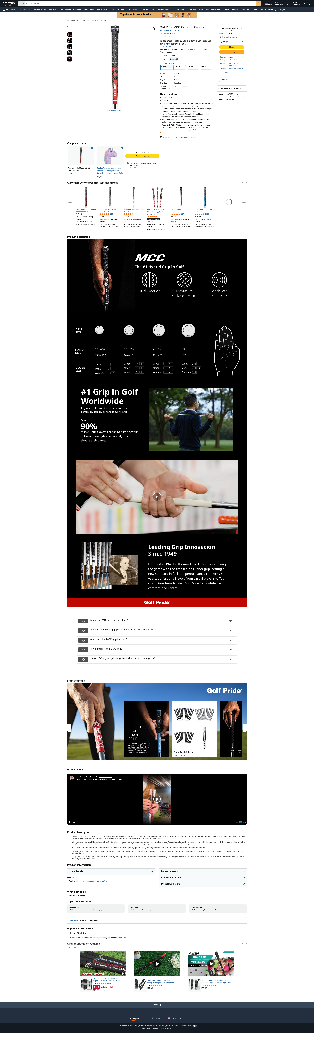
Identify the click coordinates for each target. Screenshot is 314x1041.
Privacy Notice (139, 1026)
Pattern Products (234, 60)
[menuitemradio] (240, 822)
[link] (110, 155)
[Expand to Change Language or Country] (271, 4)
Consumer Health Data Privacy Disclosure (159, 1026)
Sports (83, 20)
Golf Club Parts (97, 20)
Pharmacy (272, 10)
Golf (88, 20)
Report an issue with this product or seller (179, 137)
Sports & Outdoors (231, 10)
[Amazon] (9, 4)
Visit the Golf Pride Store (169, 30)
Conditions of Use (126, 1026)
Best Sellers (52, 10)
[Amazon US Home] (134, 1019)
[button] (5, 9)
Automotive (191, 10)
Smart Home (245, 10)
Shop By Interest (259, 10)
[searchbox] (140, 3)
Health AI (14, 10)
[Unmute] (244, 822)
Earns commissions (105, 777)
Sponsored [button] (70, 947)
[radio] (69, 28)
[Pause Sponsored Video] (122, 969)
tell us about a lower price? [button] (94, 881)
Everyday (282, 10)
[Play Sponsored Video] (157, 964)
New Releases (65, 10)
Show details (134, 167)
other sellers (188, 49)
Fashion (136, 10)
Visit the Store (179, 755)
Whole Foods (88, 10)
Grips (105, 20)
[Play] (69, 822)
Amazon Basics (40, 10)
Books (111, 10)
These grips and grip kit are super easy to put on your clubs (98, 779)
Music (153, 10)
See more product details (171, 133)
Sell (129, 10)
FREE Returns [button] (165, 47)
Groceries (77, 10)
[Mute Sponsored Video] (122, 973)
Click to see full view (115, 111)
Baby (201, 10)
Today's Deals (101, 10)
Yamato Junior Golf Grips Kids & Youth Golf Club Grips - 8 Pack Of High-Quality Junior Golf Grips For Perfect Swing (216, 981)
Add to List (225, 80)
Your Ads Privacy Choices (183, 1026)
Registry (145, 10)
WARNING (74, 920)
